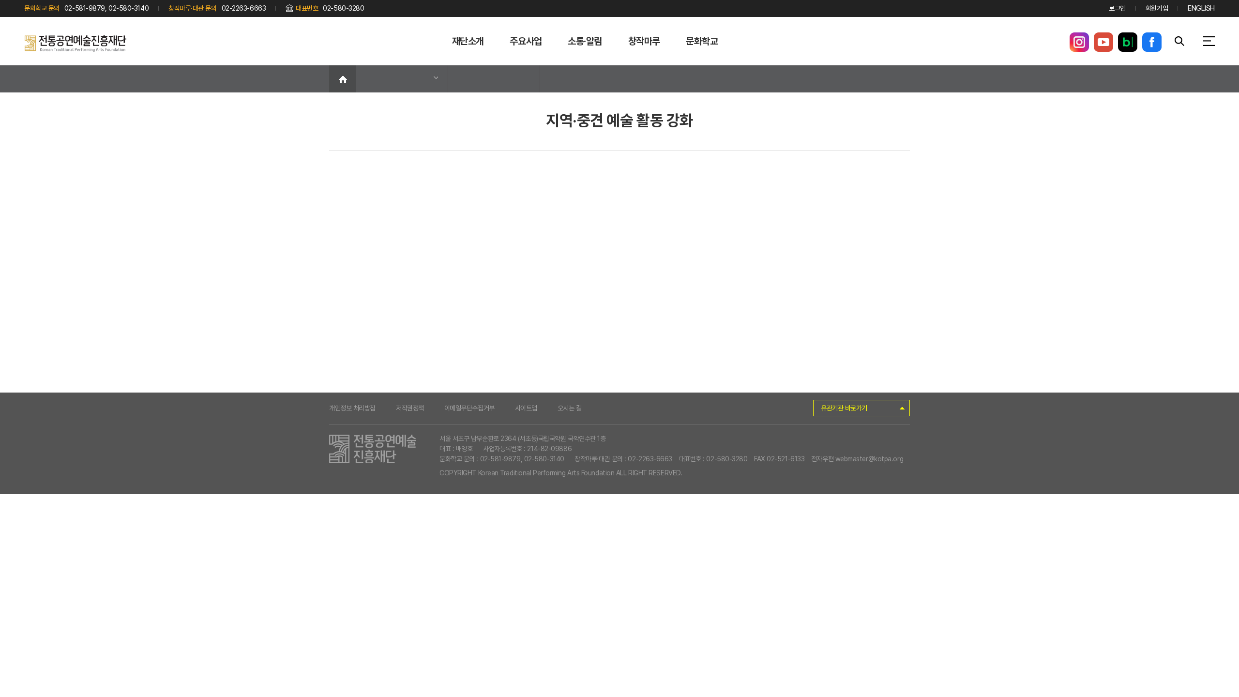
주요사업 (526, 41)
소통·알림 (585, 41)
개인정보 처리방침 (352, 408)
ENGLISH (1201, 8)
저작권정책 (410, 408)
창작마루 (644, 41)
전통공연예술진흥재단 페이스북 (1152, 42)
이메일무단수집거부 (469, 408)
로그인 (1117, 8)
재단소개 (468, 41)
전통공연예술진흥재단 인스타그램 (1079, 42)
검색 (1179, 41)
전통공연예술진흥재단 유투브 (1103, 42)
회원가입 (1157, 8)
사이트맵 (526, 408)
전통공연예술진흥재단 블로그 (1127, 42)
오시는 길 (570, 408)
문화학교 (702, 41)
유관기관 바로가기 (844, 408)
